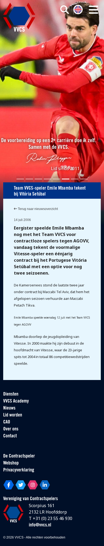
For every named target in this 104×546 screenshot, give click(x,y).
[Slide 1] (20, 179)
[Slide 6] (65, 179)
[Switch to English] (78, 9)
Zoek (72, 31)
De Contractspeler (19, 456)
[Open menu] (93, 9)
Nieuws (9, 408)
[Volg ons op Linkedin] (44, 484)
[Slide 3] (38, 179)
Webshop (11, 463)
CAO (6, 422)
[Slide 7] (74, 179)
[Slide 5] (56, 179)
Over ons (10, 429)
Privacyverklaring (18, 470)
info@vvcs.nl (40, 525)
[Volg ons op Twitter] (20, 484)
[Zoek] (64, 10)
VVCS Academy (16, 401)
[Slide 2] (29, 179)
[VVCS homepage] (19, 17)
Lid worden (12, 415)
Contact (10, 436)
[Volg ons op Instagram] (32, 484)
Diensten (10, 394)
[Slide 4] (47, 179)
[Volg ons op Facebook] (8, 484)
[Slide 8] (83, 179)
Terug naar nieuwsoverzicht (37, 209)
